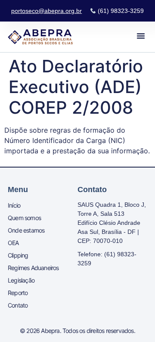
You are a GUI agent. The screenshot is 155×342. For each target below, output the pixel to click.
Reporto (18, 292)
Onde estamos (26, 230)
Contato (18, 305)
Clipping (18, 255)
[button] (140, 35)
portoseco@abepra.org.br (46, 10)
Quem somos (24, 217)
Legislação (21, 280)
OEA (13, 242)
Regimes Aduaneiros (33, 267)
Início (14, 205)
